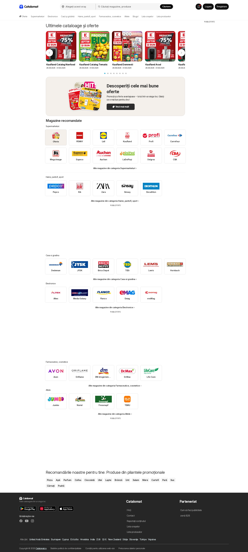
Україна (152, 539)
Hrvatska (84, 539)
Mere (145, 480)
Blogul (135, 16)
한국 (104, 539)
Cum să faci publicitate (191, 510)
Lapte (108, 480)
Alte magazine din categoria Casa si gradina (114, 279)
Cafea (78, 480)
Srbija (125, 539)
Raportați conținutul (136, 521)
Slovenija (133, 539)
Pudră (61, 485)
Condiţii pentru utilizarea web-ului (100, 548)
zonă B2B (185, 515)
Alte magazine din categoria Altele (114, 414)
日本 (98, 539)
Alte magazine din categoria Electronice (114, 307)
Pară (164, 480)
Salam (136, 480)
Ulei (100, 480)
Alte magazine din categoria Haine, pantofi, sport (114, 201)
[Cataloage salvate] (199, 7)
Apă (58, 480)
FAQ (129, 510)
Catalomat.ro (41, 548)
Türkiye (143, 539)
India (92, 539)
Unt (127, 480)
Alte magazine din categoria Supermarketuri (114, 168)
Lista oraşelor (147, 16)
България (56, 539)
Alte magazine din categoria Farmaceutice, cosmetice (114, 385)
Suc (172, 480)
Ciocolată (89, 480)
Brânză (118, 480)
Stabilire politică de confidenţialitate (65, 548)
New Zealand (114, 539)
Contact (130, 515)
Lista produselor (164, 16)
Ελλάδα (74, 539)
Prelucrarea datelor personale (132, 548)
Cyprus (65, 539)
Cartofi (155, 480)
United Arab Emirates (39, 539)
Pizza (49, 480)
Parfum (67, 480)
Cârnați (51, 485)
